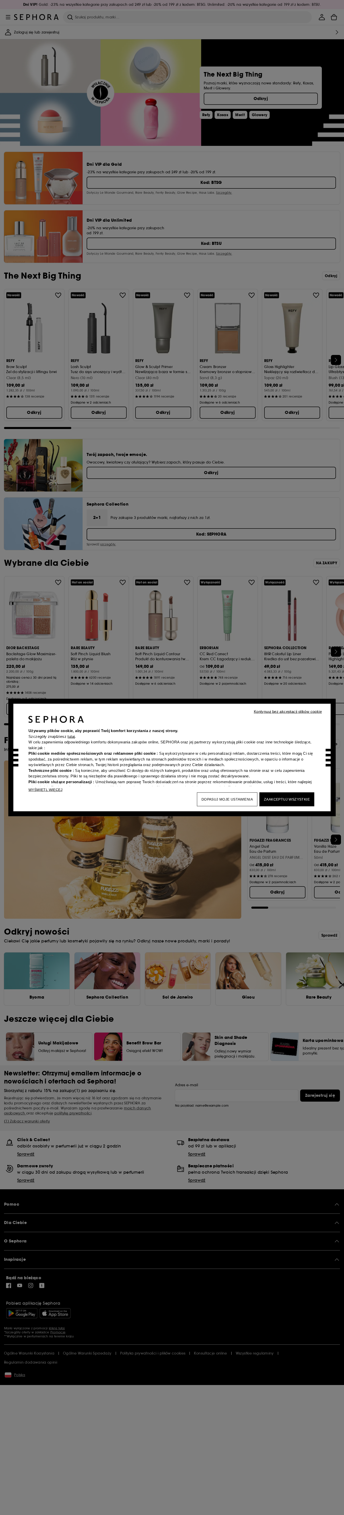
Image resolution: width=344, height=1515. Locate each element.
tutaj (71, 736)
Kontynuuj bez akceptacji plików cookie (288, 711)
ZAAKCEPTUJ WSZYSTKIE (287, 799)
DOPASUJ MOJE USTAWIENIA (227, 799)
